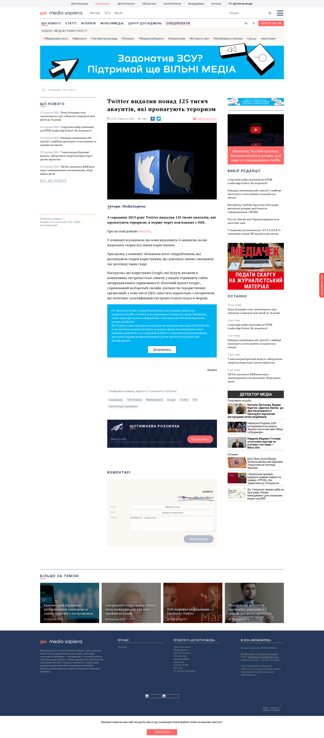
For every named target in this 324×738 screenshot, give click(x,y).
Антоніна (216, 3)
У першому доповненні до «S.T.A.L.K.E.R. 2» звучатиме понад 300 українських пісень (254, 231)
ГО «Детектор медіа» (241, 3)
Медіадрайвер (196, 3)
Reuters (145, 231)
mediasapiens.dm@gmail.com (262, 657)
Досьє (252, 38)
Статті (70, 23)
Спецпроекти (178, 23)
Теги (107, 13)
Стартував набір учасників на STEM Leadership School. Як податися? (67, 128)
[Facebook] (153, 119)
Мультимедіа (112, 23)
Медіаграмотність (57, 38)
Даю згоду (162, 732)
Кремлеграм (177, 38)
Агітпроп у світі (200, 38)
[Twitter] (159, 119)
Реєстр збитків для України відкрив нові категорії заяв (253, 221)
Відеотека (179, 662)
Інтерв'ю (88, 23)
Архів (118, 13)
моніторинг (269, 38)
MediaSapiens (102, 3)
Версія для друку (207, 118)
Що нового (51, 23)
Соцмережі (54, 89)
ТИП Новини (134, 399)
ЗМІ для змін (149, 3)
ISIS (195, 399)
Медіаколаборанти (152, 38)
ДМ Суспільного (126, 3)
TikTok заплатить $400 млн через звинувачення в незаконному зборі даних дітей (67, 170)
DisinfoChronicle (172, 3)
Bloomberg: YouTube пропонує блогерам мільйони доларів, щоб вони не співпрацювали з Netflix (253, 208)
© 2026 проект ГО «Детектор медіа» (259, 654)
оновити (207, 491)
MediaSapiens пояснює (229, 38)
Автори (95, 13)
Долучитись (162, 349)
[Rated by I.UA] (153, 696)
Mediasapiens (181, 650)
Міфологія (80, 38)
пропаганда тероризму (123, 406)
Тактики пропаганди (104, 38)
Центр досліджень (145, 23)
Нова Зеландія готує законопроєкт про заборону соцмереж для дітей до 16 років (67, 116)
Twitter (184, 399)
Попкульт (129, 38)
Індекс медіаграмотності (64, 31)
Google (171, 399)
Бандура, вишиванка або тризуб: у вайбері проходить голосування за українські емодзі (68, 141)
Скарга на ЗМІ (271, 23)
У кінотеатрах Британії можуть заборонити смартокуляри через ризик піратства (66, 155)
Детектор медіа (79, 3)
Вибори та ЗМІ (181, 665)
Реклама (122, 647)
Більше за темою (59, 576)
